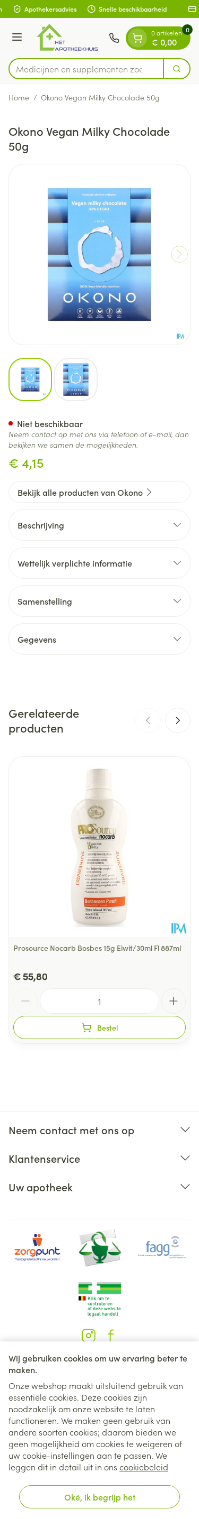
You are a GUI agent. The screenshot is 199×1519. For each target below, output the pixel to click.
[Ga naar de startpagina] (67, 38)
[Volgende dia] (178, 720)
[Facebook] (111, 1336)
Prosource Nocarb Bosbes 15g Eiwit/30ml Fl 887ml (97, 947)
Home (18, 97)
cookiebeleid (143, 1466)
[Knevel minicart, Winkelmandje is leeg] (137, 38)
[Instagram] (89, 1336)
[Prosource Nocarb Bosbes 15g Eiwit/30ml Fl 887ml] (99, 847)
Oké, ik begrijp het (99, 1497)
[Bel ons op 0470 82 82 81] (114, 38)
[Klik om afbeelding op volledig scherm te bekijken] (99, 254)
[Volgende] (179, 254)
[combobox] (86, 68)
